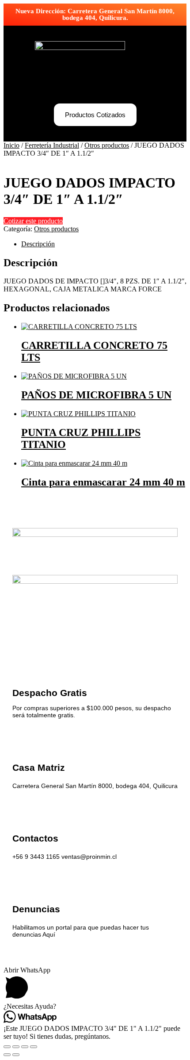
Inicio (11, 145)
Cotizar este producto (33, 221)
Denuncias (36, 909)
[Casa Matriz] (21, 742)
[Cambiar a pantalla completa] (15, 1046)
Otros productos (106, 145)
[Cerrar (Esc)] (33, 1046)
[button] (95, 86)
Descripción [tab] (38, 244)
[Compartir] (24, 1046)
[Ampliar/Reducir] (7, 1046)
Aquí (48, 934)
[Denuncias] (21, 884)
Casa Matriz (38, 767)
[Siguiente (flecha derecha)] (15, 1054)
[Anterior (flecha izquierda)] (7, 1054)
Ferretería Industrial (52, 145)
